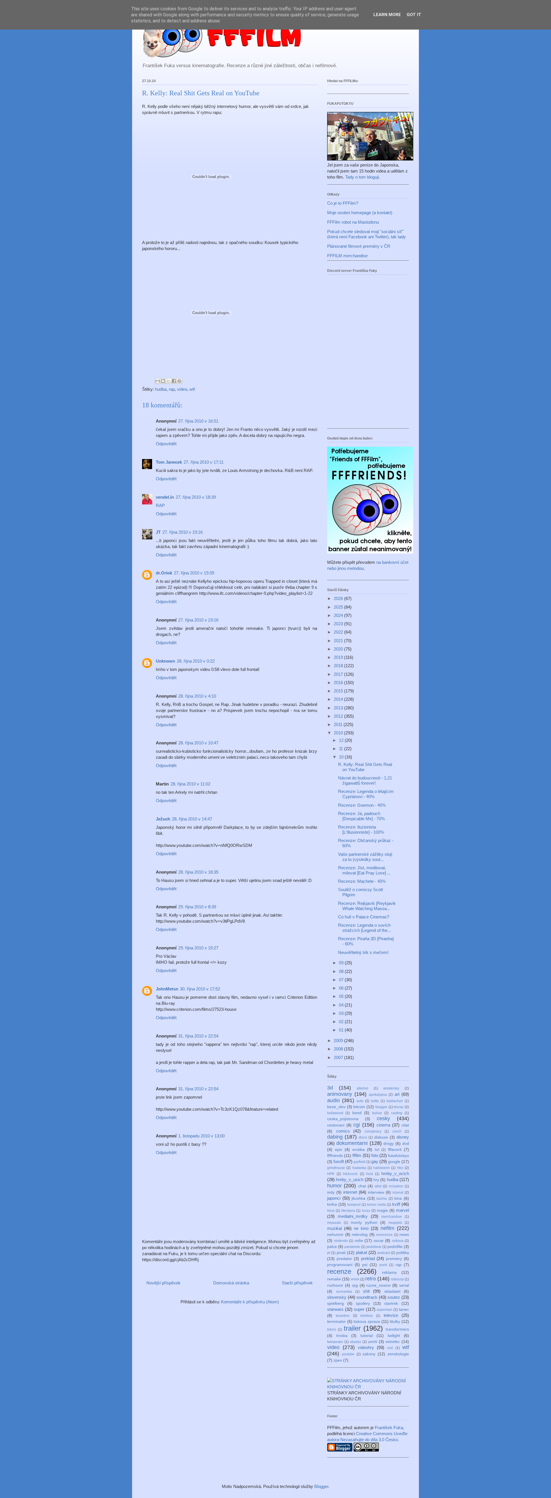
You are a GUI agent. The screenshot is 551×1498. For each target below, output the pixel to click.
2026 (339, 598)
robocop (397, 1279)
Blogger (321, 1486)
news (404, 1234)
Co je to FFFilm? (342, 203)
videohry (366, 1347)
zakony (368, 1354)
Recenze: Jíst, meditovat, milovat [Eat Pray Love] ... (364, 870)
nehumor (335, 1234)
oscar (379, 1240)
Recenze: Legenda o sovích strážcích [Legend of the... (364, 928)
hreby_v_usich (349, 1179)
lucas (366, 1211)
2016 (339, 682)
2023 (339, 623)
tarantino (343, 1316)
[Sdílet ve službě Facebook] (174, 381)
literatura (348, 1211)
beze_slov (336, 1107)
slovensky (336, 1297)
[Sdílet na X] (168, 381)
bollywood (335, 1113)
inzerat (398, 1193)
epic (338, 1149)
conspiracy (372, 1131)
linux (331, 1211)
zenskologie (398, 1354)
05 (342, 996)
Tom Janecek (169, 462)
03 (342, 1013)
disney (403, 1137)
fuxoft (338, 1161)
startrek (391, 1303)
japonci (333, 1198)
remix (355, 1279)
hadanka (359, 1168)
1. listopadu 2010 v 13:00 (201, 1135)
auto (359, 1101)
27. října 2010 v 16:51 (198, 421)
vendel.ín (165, 497)
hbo (400, 1168)
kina (398, 1198)
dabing (335, 1137)
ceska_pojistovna (342, 1119)
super (359, 1309)
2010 (339, 732)
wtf (192, 389)
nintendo (341, 1241)
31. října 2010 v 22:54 (198, 1035)
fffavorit (394, 1149)
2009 (339, 1040)
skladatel (392, 1291)
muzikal (334, 1228)
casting (396, 1113)
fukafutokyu (398, 1156)
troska (342, 1336)
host (369, 1174)
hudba (160, 389)
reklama (389, 1272)
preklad (368, 1258)
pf (328, 1253)
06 (342, 988)
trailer (352, 1328)
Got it (414, 14)
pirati (341, 1253)
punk (383, 1265)
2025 (339, 607)
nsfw (359, 1240)
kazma (382, 1199)
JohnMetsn (167, 988)
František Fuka (389, 1427)
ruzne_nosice (378, 1285)
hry (376, 1180)
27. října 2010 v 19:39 (194, 572)
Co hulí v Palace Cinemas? (363, 916)
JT (158, 532)
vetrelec (392, 1342)
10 (342, 756)
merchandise (391, 1217)
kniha (332, 1204)
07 (342, 979)
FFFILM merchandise (347, 255)
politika (402, 1253)
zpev (337, 1360)
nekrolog (360, 1234)
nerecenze (384, 1235)
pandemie (352, 1247)
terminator (336, 1321)
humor (334, 1186)
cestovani (335, 1125)
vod (390, 1348)
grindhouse (336, 1168)
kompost (353, 1205)
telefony (366, 1316)
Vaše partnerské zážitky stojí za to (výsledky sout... (365, 857)
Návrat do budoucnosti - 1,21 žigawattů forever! (365, 780)
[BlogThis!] (163, 381)
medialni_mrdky (353, 1216)
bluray (398, 1107)
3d (330, 1088)
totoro (331, 1329)
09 (342, 962)
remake (334, 1279)
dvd (405, 1143)
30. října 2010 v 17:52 (200, 988)
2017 (339, 674)
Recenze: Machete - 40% (362, 881)
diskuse (381, 1137)
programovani (339, 1265)
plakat (361, 1252)
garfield (359, 1162)
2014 (339, 699)
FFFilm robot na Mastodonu (353, 222)
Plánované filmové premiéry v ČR (358, 246)
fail (377, 1150)
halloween (381, 1168)
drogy (388, 1143)
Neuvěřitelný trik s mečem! (363, 952)
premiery (394, 1259)
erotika (358, 1149)
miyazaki (334, 1223)
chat (362, 1186)
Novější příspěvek (163, 1282)
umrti (372, 1342)
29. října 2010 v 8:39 (197, 906)
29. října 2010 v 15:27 (198, 947)
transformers (397, 1329)
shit (366, 1291)
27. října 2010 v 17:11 (204, 462)
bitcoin (359, 1107)
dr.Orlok (164, 572)
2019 (339, 657)
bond (357, 1113)
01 (342, 1029)
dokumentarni (352, 1143)
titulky (395, 1321)
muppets (395, 1223)
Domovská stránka (231, 1282)
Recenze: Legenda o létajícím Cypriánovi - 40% (366, 794)
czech (396, 1131)
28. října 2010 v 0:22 (196, 661)
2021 (339, 640)
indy (331, 1192)
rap (172, 389)
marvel (402, 1210)
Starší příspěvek (297, 1282)
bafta (375, 1101)
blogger (381, 1107)
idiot (378, 1186)
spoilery (363, 1303)
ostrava (397, 1241)
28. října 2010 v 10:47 (198, 742)
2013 (339, 707)
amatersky (391, 1088)
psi (364, 1265)
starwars (335, 1309)
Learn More (387, 14)
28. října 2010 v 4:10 (197, 696)
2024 (339, 615)
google (394, 1162)
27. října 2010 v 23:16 (198, 620)
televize (391, 1315)
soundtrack (366, 1297)
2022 (339, 632)
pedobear (373, 1247)
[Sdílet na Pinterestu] (179, 381)
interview (376, 1192)
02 (342, 1021)
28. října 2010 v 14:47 (192, 818)
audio (333, 1100)
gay (374, 1161)
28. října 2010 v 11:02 (190, 783)
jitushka (358, 1198)
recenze (339, 1271)
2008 (339, 1048)
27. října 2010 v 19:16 (182, 532)
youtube (348, 1354)
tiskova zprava (367, 1321)
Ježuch (163, 818)
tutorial (366, 1336)
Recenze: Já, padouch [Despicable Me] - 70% (361, 816)
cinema (383, 1124)
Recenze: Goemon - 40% (362, 805)
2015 (339, 690)
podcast (383, 1253)
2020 (339, 649)
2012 (339, 716)
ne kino (361, 1228)
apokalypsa (378, 1095)
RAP (160, 505)
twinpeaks (335, 1342)
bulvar (377, 1113)
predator (344, 1259)
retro (370, 1279)
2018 (339, 665)
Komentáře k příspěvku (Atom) (250, 1301)
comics (343, 1131)
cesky (383, 1118)
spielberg (335, 1303)
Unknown (165, 661)
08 (342, 971)
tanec (404, 1309)
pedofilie (395, 1247)
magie (382, 1210)
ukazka (355, 1342)
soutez (393, 1297)
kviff (396, 1204)
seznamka (344, 1292)
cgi (356, 1125)
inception (396, 1186)
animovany (339, 1094)
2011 (339, 724)
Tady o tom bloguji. (362, 177)
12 (342, 740)
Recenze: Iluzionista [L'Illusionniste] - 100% (361, 830)
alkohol (362, 1088)
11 (341, 748)
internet (350, 1192)
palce (332, 1247)
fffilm (356, 1155)
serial (404, 1285)
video (182, 389)
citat (405, 1125)
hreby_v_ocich (395, 1173)
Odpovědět (166, 443)
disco (363, 1137)
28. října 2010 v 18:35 (198, 872)
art (397, 1094)
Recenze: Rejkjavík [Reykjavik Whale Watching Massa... (367, 906)
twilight (394, 1336)
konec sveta (376, 1205)
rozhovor (335, 1285)
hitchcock (350, 1174)
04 (342, 1004)
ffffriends (335, 1156)
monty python (364, 1222)
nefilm (387, 1228)
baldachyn (395, 1101)
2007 (339, 1057)
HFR (330, 1174)
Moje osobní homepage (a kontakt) (359, 212)
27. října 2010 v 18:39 (196, 497)
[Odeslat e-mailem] (157, 381)
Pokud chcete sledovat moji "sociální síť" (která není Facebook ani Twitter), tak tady (366, 234)
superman (384, 1310)
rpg (355, 1285)
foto (374, 1155)
